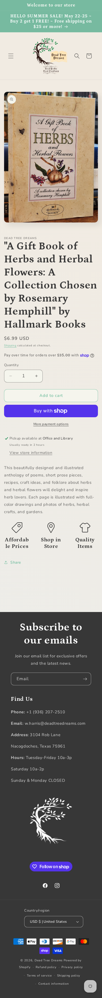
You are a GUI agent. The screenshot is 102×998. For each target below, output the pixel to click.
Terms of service (39, 976)
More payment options (51, 424)
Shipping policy (69, 976)
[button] (11, 56)
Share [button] (15, 562)
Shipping (10, 345)
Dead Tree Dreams (49, 960)
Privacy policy (72, 967)
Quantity (11, 365)
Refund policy (46, 967)
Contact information (53, 984)
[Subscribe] (85, 679)
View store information (31, 452)
